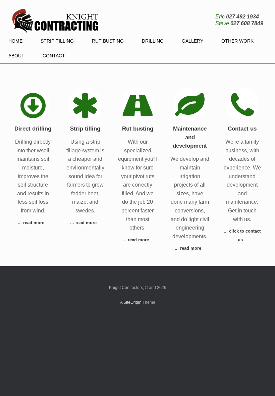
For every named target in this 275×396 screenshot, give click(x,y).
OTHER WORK (237, 41)
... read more (32, 222)
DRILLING (153, 41)
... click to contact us (242, 235)
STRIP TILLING (57, 41)
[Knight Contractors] (56, 17)
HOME (15, 41)
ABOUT (16, 55)
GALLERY (192, 41)
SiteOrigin (132, 302)
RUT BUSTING (108, 41)
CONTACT (54, 55)
